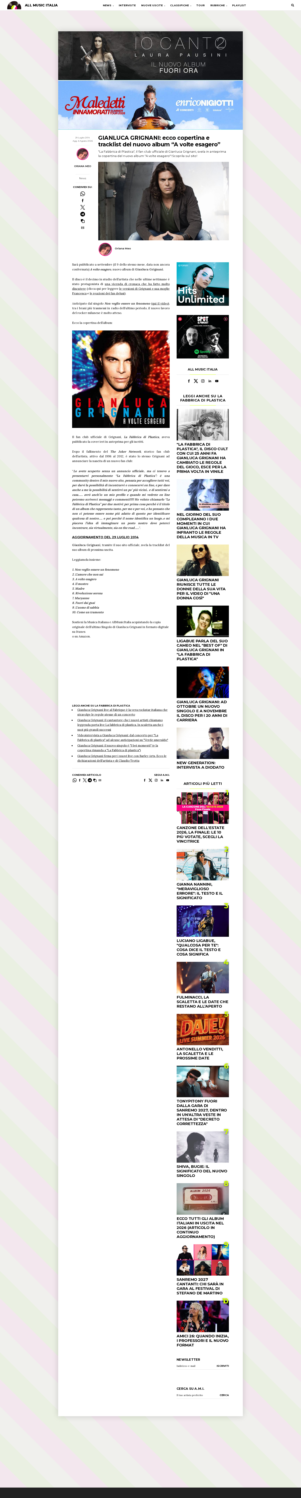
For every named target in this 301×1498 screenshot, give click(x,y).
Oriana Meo (82, 166)
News (107, 5)
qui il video (160, 303)
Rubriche (217, 5)
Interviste (127, 5)
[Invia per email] (82, 227)
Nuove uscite (152, 5)
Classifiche (179, 5)
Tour (200, 5)
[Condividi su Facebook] (82, 200)
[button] (82, 221)
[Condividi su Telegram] (82, 214)
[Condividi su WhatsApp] (82, 193)
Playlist (239, 5)
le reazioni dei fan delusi (107, 293)
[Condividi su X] (82, 207)
